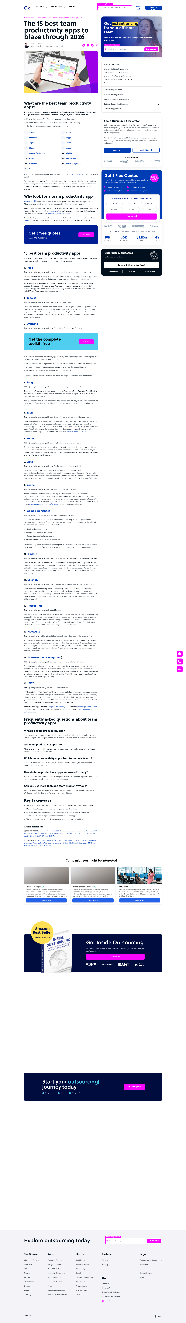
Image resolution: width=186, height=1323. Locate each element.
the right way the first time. (67, 672)
